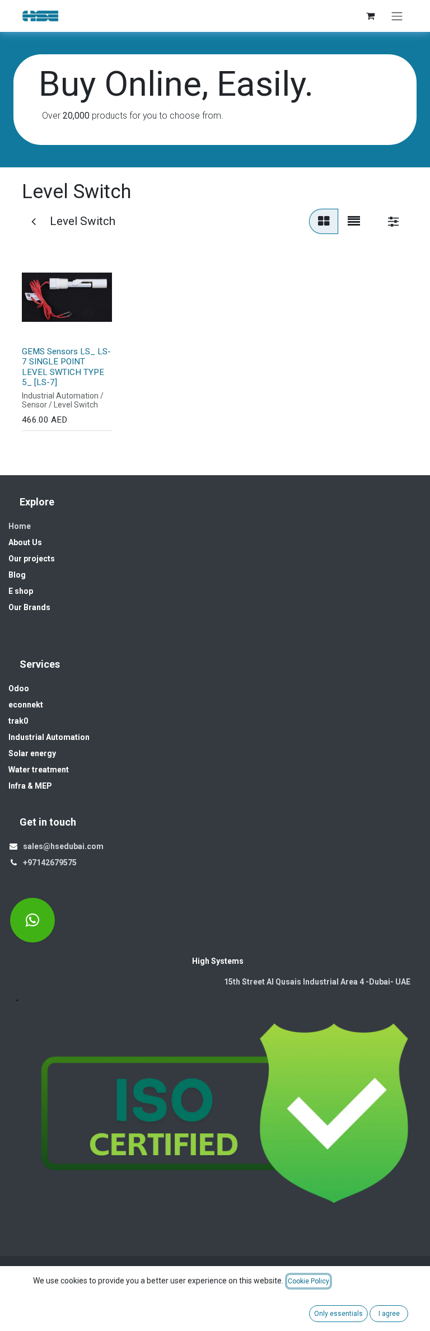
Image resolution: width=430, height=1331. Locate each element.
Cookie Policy (308, 1281)
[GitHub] (32, 920)
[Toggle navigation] (397, 15)
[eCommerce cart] (370, 15)
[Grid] (324, 221)
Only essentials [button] (338, 1314)
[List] (354, 221)
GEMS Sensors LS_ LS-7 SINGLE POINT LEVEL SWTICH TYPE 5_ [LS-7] (66, 366)
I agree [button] (389, 1314)
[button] (40, 324)
